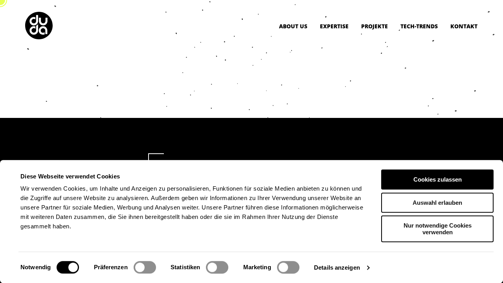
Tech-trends (419, 26)
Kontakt (463, 26)
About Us (293, 26)
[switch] (145, 267)
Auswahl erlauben (437, 202)
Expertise (334, 26)
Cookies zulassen (437, 179)
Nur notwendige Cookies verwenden (438, 228)
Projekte (374, 26)
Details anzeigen (337, 267)
